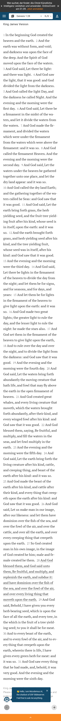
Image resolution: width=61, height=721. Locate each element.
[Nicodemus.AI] (6, 699)
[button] (58, 6)
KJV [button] (47, 16)
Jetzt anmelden (35, 9)
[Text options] (57, 16)
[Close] (47, 691)
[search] (28, 16)
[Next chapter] (54, 707)
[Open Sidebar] (30, 717)
